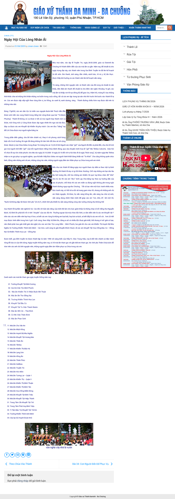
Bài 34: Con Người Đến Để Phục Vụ (90, 464)
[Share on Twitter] (12, 454)
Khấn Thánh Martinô (140, 28)
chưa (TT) (9, 36)
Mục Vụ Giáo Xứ (19, 28)
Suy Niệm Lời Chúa (39, 28)
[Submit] (169, 27)
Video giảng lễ (92, 28)
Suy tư (106, 28)
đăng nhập (22, 480)
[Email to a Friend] (17, 454)
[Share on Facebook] (6, 454)
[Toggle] (124, 46)
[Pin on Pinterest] (23, 454)
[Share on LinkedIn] (28, 454)
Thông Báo (75, 28)
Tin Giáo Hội (58, 28)
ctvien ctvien (33, 46)
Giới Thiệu (119, 28)
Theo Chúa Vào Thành (20, 464)
